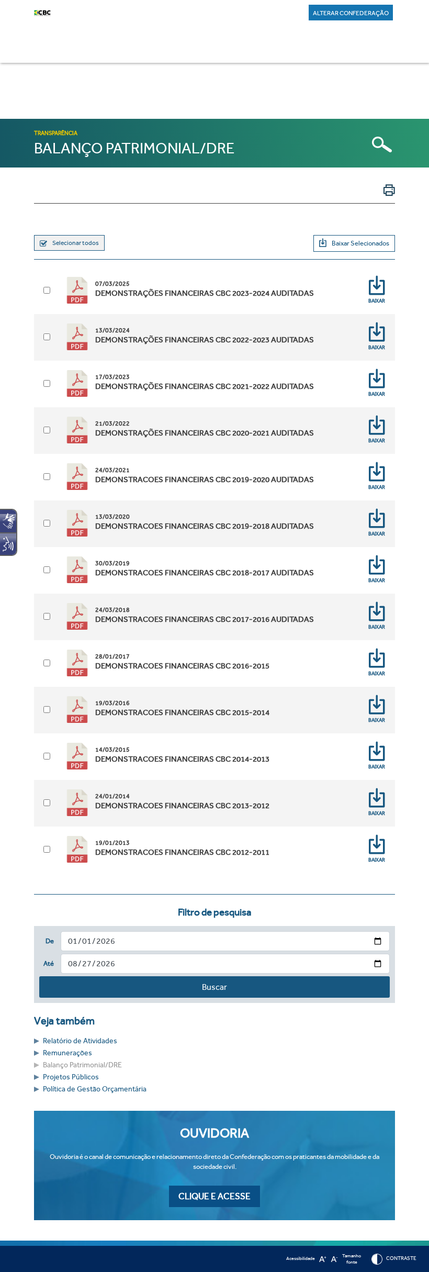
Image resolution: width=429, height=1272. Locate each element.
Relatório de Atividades (80, 1040)
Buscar (214, 987)
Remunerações (67, 1052)
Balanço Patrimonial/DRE (82, 1065)
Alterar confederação (351, 13)
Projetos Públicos (71, 1077)
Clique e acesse (214, 1196)
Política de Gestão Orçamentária (94, 1089)
